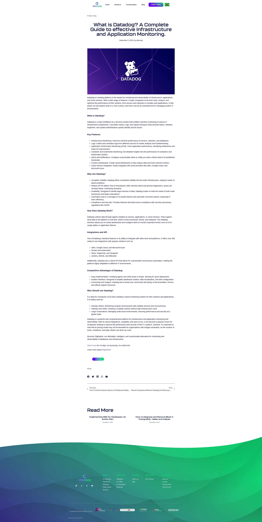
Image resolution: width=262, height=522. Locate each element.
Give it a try (92, 345)
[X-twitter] (81, 486)
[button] (88, 377)
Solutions (117, 4)
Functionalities (131, 4)
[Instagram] (87, 486)
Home (108, 4)
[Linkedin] (76, 486)
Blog (143, 4)
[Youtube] (92, 486)
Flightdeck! (106, 350)
